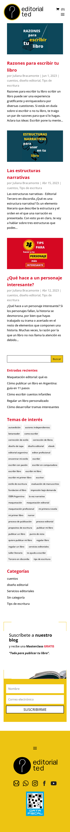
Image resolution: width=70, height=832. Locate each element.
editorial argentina (18, 452)
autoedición (14, 427)
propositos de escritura (20, 527)
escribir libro (14, 471)
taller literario (15, 552)
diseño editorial (30, 81)
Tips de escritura (30, 188)
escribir (36, 458)
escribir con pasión (18, 465)
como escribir (31, 433)
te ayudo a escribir (36, 552)
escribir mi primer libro (19, 477)
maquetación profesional (21, 508)
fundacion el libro (17, 490)
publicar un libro (16, 533)
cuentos (12, 81)
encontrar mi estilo (18, 458)
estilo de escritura (17, 483)
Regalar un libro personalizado (28, 401)
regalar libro (42, 540)
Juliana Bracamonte (26, 76)
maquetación (15, 502)
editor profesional (41, 452)
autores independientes (37, 427)
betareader (14, 433)
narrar (31, 515)
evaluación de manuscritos (45, 483)
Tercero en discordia (18, 559)
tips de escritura (42, 559)
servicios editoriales (39, 546)
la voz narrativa (37, 496)
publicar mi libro (45, 527)
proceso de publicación (20, 521)
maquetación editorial (38, 502)
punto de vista (37, 533)
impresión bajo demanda (43, 490)
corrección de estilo (18, 439)
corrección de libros (43, 439)
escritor (40, 477)
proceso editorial (44, 521)
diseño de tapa (16, 446)
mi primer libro (15, 515)
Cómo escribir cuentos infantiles (29, 394)
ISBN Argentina (16, 496)
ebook (51, 446)
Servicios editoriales (20, 591)
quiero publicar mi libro (20, 540)
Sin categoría (16, 597)
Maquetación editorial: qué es (27, 377)
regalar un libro (16, 546)
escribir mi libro (33, 471)
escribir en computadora (44, 465)
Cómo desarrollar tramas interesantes (33, 407)
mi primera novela (48, 508)
